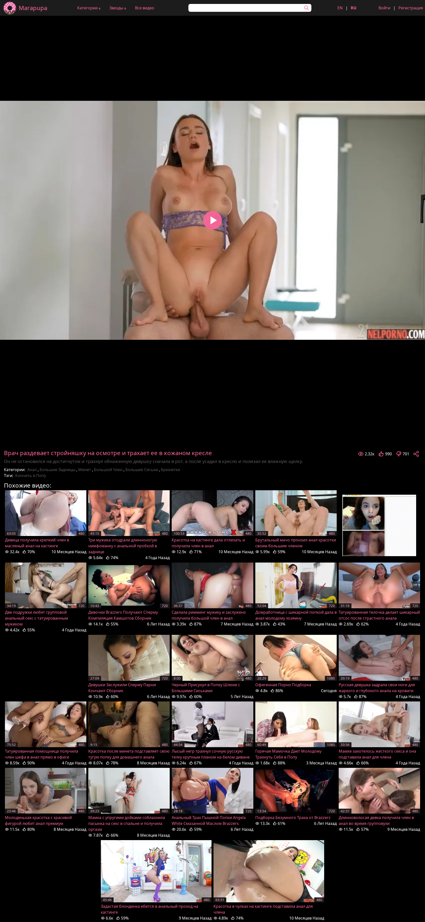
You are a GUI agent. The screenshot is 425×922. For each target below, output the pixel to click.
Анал (32, 469)
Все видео (144, 8)
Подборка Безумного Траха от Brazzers (293, 817)
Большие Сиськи (141, 469)
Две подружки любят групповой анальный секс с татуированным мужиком (36, 618)
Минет (84, 469)
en (340, 8)
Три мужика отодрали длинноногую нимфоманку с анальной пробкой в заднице (122, 545)
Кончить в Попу (30, 475)
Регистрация (410, 8)
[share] (416, 454)
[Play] (212, 220)
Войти (384, 8)
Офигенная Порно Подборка (283, 684)
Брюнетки (170, 469)
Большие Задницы (57, 469)
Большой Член (108, 469)
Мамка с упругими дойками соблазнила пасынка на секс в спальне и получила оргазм (126, 823)
